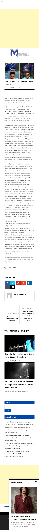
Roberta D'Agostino (22, 391)
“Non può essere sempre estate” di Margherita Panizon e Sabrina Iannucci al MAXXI (19, 384)
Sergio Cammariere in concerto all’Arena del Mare (12, 318)
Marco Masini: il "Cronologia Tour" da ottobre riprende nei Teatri (28, 315)
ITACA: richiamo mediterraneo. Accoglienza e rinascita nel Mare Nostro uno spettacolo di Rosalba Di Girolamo (17, 438)
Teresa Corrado (19, 361)
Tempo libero (12, 268)
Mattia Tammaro (19, 88)
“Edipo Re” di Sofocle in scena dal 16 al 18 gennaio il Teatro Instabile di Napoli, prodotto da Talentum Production (19, 430)
